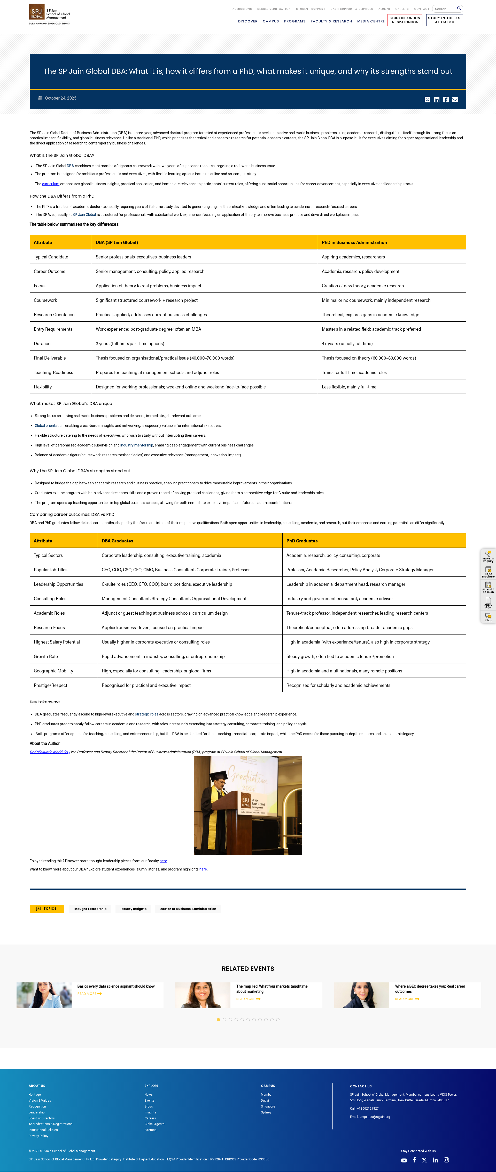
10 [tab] (272, 1023)
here (163, 869)
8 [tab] (260, 1023)
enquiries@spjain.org (375, 1125)
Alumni (384, 9)
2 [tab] (225, 1023)
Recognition (37, 1115)
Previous (6, 1004)
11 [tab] (278, 1023)
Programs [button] (295, 21)
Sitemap (150, 1139)
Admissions (242, 9)
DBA (70, 174)
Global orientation (49, 434)
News (149, 1103)
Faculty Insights (133, 917)
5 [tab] (242, 1023)
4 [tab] (236, 1023)
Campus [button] (271, 21)
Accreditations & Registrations (51, 1133)
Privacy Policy (38, 1144)
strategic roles (146, 723)
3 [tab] (231, 1023)
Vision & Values (40, 1109)
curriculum (50, 192)
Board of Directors (42, 1127)
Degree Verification (274, 9)
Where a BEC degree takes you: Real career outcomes (430, 997)
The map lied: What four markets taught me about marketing (272, 997)
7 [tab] (254, 1023)
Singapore (268, 1115)
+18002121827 (368, 1117)
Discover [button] (248, 21)
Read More (87, 1002)
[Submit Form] (460, 8)
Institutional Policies (43, 1139)
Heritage (35, 1103)
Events (149, 1109)
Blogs (149, 1115)
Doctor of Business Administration (188, 917)
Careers (402, 9)
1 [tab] (219, 1023)
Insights (150, 1121)
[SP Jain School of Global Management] (51, 14)
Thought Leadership (90, 917)
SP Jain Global (84, 223)
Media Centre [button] (371, 21)
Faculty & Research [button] (331, 21)
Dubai (265, 1109)
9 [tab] (266, 1023)
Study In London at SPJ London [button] (405, 20)
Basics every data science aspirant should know (116, 995)
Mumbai (266, 1103)
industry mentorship (136, 454)
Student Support (311, 9)
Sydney (266, 1121)
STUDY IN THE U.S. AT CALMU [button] (444, 20)
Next (490, 1004)
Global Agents (155, 1133)
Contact (422, 9)
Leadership (36, 1121)
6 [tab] (248, 1023)
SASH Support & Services (352, 9)
